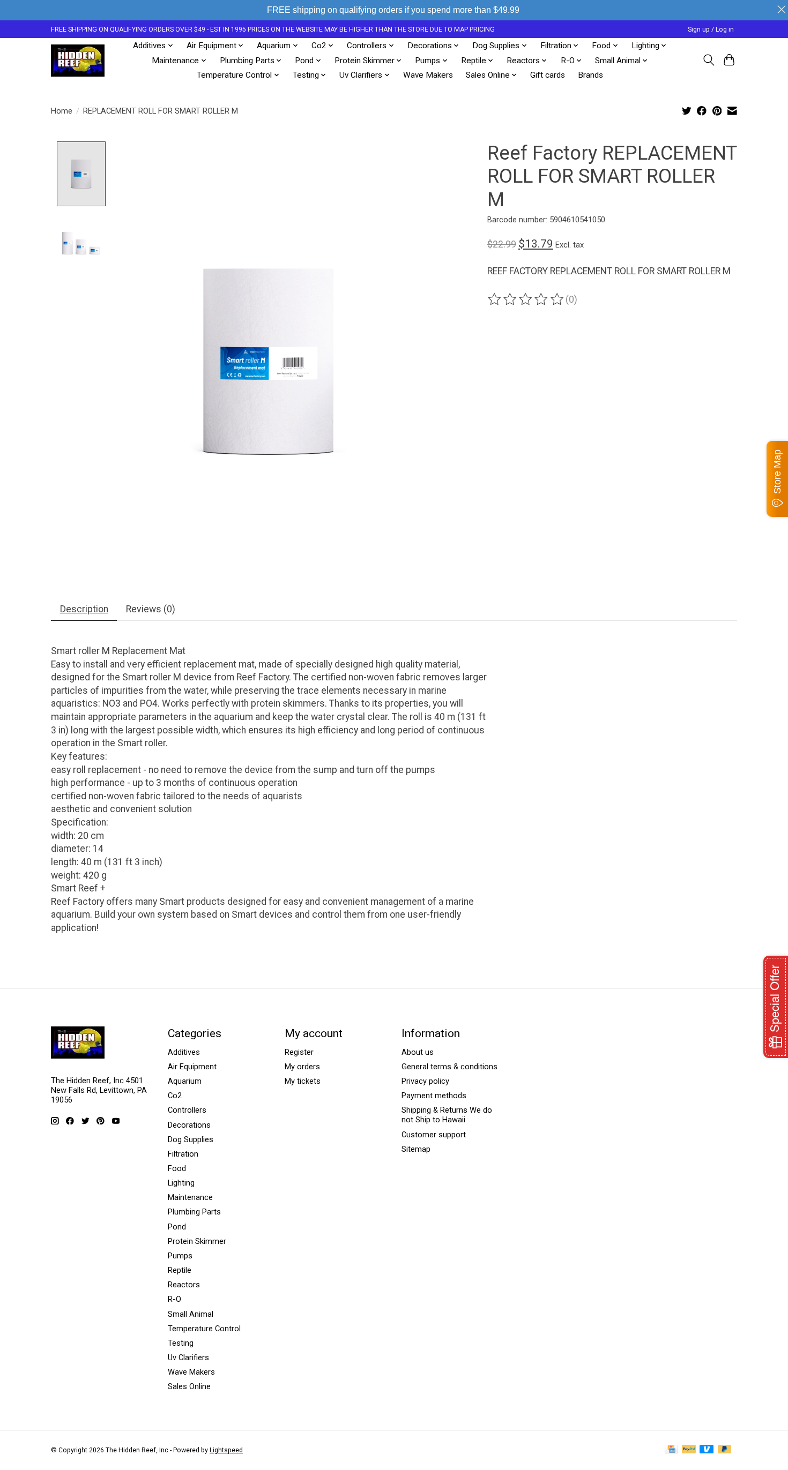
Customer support (434, 1134)
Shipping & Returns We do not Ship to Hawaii (447, 1114)
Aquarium (185, 1081)
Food (177, 1168)
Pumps (180, 1256)
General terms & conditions (449, 1066)
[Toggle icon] (708, 60)
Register (299, 1052)
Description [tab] (84, 609)
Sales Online (189, 1386)
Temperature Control (204, 1328)
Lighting (181, 1183)
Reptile (179, 1270)
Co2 (175, 1095)
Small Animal (190, 1314)
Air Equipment (192, 1066)
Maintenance (190, 1197)
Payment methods (434, 1095)
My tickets (303, 1081)
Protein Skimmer (197, 1241)
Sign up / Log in (711, 29)
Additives (184, 1052)
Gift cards (547, 75)
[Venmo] (706, 1450)
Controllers (187, 1110)
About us (418, 1052)
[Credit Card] (671, 1450)
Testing (181, 1343)
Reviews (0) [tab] (150, 609)
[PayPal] (689, 1450)
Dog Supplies (190, 1139)
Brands (590, 75)
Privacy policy (425, 1081)
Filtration (183, 1154)
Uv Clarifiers (188, 1357)
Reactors (184, 1284)
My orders (302, 1066)
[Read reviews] (526, 299)
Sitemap (416, 1149)
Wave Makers (428, 75)
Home (61, 111)
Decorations (189, 1125)
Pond (177, 1227)
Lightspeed (226, 1450)
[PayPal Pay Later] (725, 1450)
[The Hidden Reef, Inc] (78, 60)
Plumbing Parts (194, 1212)
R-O (174, 1299)
